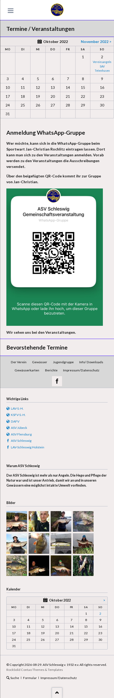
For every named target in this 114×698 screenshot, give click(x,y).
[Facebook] (57, 381)
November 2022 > (96, 41)
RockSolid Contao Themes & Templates (34, 670)
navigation (10, 11)
